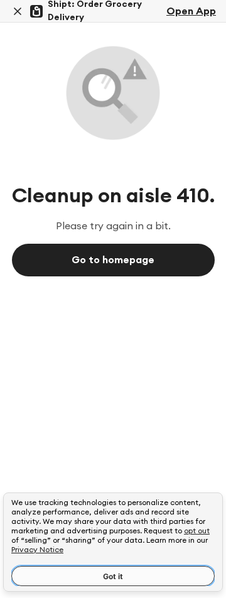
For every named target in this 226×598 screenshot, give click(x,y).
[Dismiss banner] (17, 11)
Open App (191, 11)
